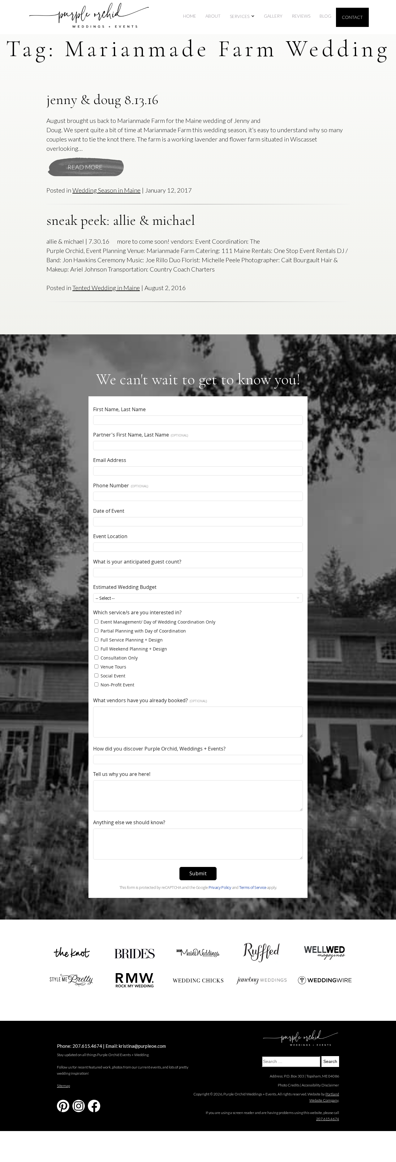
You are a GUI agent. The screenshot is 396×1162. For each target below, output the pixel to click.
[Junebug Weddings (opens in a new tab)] (261, 980)
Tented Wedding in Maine (106, 287)
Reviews (301, 16)
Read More (85, 167)
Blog (325, 16)
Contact (352, 17)
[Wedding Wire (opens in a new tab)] (325, 980)
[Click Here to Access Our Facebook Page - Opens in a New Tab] (94, 1106)
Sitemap (63, 1085)
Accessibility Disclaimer (320, 1085)
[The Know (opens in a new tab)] (71, 953)
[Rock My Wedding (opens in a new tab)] (134, 980)
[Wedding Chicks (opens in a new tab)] (198, 980)
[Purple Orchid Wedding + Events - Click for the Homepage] (89, 17)
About (213, 16)
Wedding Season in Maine (106, 190)
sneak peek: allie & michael (120, 220)
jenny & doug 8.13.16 (102, 99)
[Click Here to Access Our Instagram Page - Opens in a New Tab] (78, 1106)
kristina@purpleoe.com (142, 1046)
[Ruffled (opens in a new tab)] (261, 953)
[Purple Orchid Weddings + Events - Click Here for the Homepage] (300, 1038)
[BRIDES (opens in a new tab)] (134, 952)
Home (189, 16)
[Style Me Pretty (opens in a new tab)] (71, 980)
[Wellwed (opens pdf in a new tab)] (325, 952)
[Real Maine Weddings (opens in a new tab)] (198, 953)
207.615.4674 (87, 1046)
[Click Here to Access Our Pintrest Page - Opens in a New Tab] (63, 1106)
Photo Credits (288, 1085)
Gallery (273, 16)
